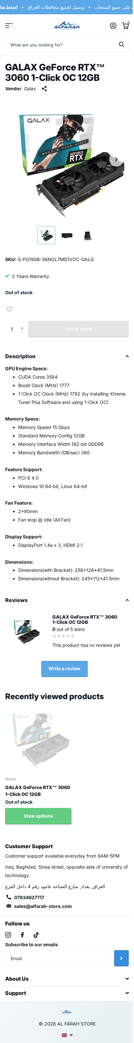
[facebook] (22, 934)
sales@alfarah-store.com (43, 906)
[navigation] (46, 235)
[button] (23, 323)
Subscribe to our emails (31, 944)
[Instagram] (8, 935)
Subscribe (121, 958)
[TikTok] (36, 935)
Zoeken (121, 44)
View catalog (9, 26)
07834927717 (29, 897)
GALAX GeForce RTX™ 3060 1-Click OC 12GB (37, 791)
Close (67, 979)
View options (38, 816)
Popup (9, 308)
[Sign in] (113, 25)
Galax (30, 88)
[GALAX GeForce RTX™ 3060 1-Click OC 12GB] (38, 738)
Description (20, 356)
